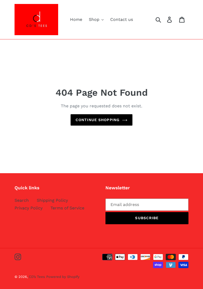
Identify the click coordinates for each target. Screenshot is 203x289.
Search (22, 200)
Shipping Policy (52, 200)
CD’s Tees (37, 277)
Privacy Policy (29, 207)
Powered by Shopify (63, 277)
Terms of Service (67, 207)
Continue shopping (97, 120)
